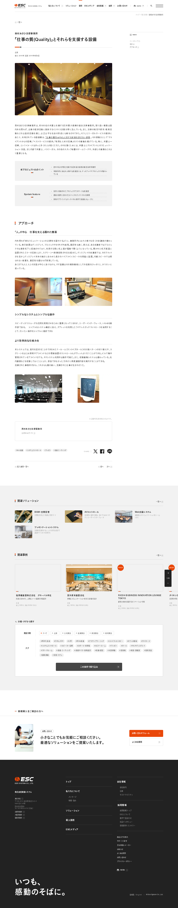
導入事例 (70, 820)
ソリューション (72, 810)
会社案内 (123, 787)
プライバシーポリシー (124, 861)
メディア (72, 829)
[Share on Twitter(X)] (95, 451)
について (125, 814)
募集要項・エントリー (127, 825)
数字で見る (126, 818)
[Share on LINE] (109, 451)
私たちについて (73, 791)
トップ (68, 781)
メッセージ (73, 796)
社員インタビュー (126, 821)
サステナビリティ (126, 794)
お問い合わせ (121, 857)
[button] (151, 6)
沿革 (121, 791)
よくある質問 (121, 853)
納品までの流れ (122, 837)
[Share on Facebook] (102, 451)
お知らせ (120, 849)
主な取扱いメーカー (124, 845)
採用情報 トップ (126, 810)
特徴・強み (72, 800)
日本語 (132, 895)
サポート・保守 (122, 841)
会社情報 (121, 781)
